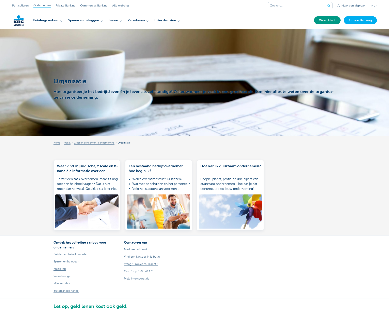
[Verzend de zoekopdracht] (328, 5)
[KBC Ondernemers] (18, 20)
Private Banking (65, 5)
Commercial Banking (93, 5)
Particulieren (20, 5)
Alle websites (120, 5)
